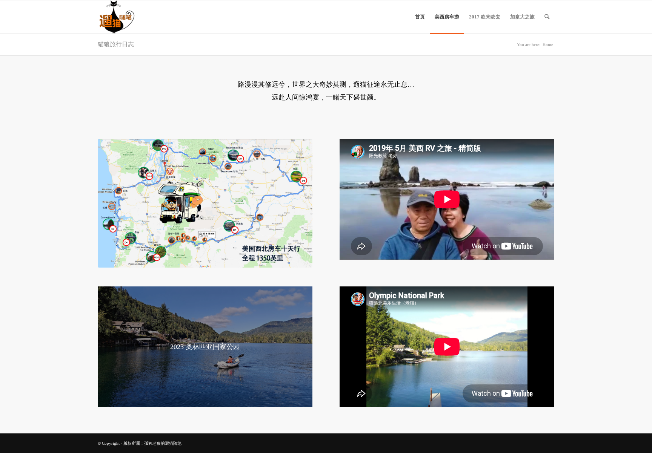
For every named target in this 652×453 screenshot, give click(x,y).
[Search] (547, 17)
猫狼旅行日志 (116, 44)
